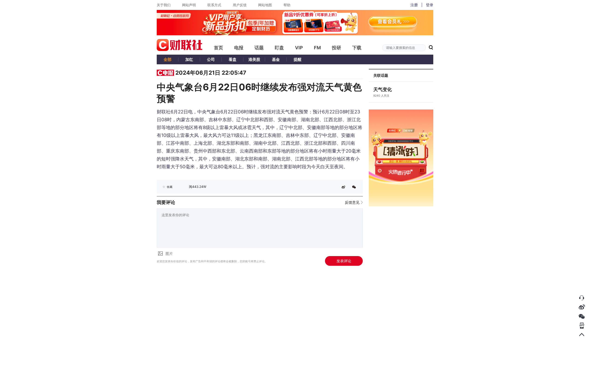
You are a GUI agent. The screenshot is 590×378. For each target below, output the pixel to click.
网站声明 (189, 5)
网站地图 (265, 5)
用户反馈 (240, 5)
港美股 (254, 59)
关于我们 (164, 5)
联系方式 (214, 5)
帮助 (286, 5)
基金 (276, 59)
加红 (189, 59)
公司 (211, 59)
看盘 (232, 59)
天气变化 (382, 89)
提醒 (297, 59)
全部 (167, 59)
